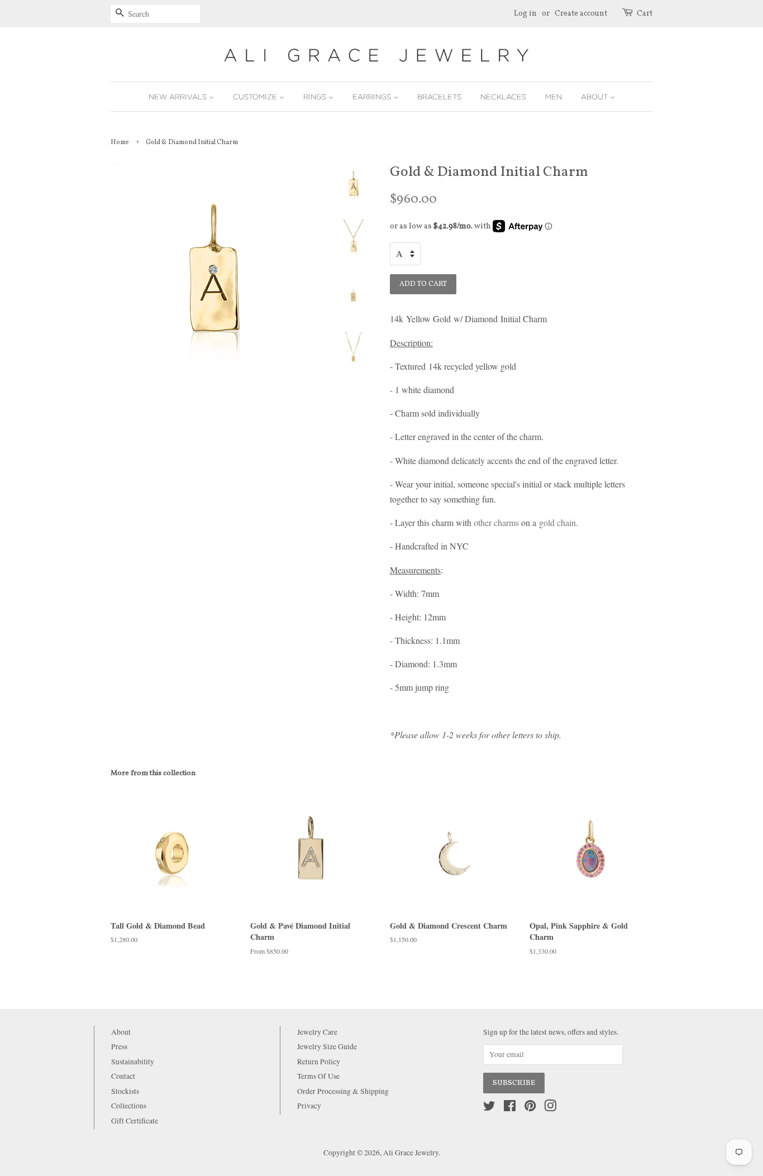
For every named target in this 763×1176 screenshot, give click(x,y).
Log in (525, 13)
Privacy (309, 1106)
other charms (496, 522)
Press (119, 1046)
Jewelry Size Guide (327, 1046)
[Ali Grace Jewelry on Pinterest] (530, 1108)
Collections (128, 1106)
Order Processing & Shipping (343, 1091)
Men (553, 97)
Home (120, 142)
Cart (644, 13)
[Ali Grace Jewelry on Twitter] (489, 1108)
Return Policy (318, 1062)
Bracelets (439, 97)
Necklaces (503, 97)
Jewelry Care (317, 1032)
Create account (581, 13)
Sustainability (132, 1062)
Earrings (372, 97)
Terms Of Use (318, 1076)
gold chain (557, 522)
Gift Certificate (134, 1121)
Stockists (125, 1091)
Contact (123, 1076)
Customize (256, 97)
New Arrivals (179, 97)
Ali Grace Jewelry (410, 1153)
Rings (315, 97)
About (595, 97)
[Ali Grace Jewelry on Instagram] (550, 1108)
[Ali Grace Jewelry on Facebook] (509, 1108)
